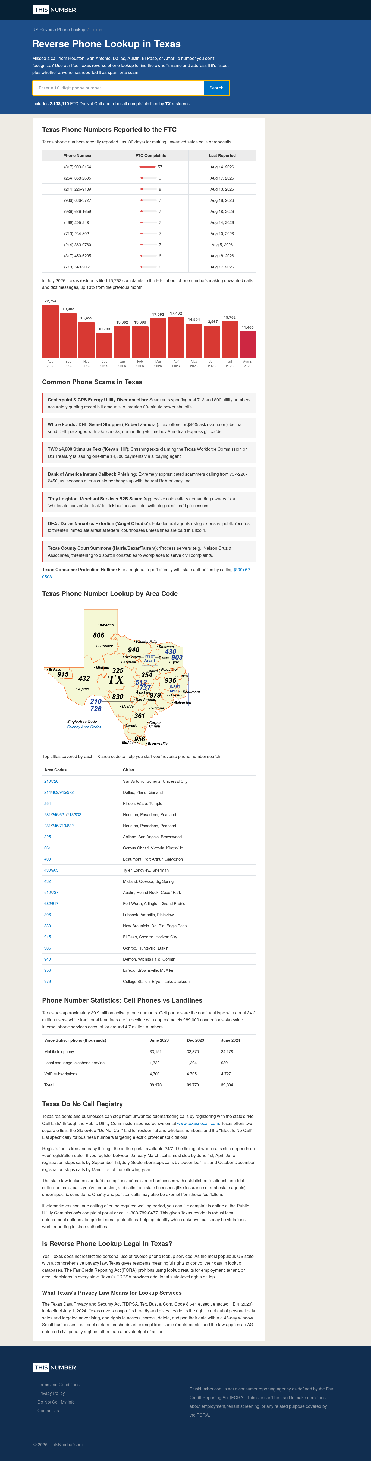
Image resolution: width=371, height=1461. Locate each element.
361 (47, 848)
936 (47, 948)
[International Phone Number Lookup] (54, 9)
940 (47, 959)
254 (47, 803)
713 (70, 814)
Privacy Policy (51, 1393)
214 (47, 792)
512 (47, 892)
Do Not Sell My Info (56, 1402)
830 (47, 925)
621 (62, 814)
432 (47, 881)
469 (55, 792)
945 (62, 792)
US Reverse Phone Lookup (58, 29)
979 (47, 981)
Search (216, 88)
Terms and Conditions (58, 1384)
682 (47, 903)
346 (55, 814)
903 (55, 870)
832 (78, 814)
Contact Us (48, 1410)
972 (70, 792)
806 (47, 914)
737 (55, 892)
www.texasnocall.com (198, 1123)
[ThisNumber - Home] (54, 1370)
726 (55, 781)
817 (55, 903)
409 (47, 859)
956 (47, 970)
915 (47, 936)
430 (47, 870)
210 (47, 781)
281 (47, 814)
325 (47, 836)
